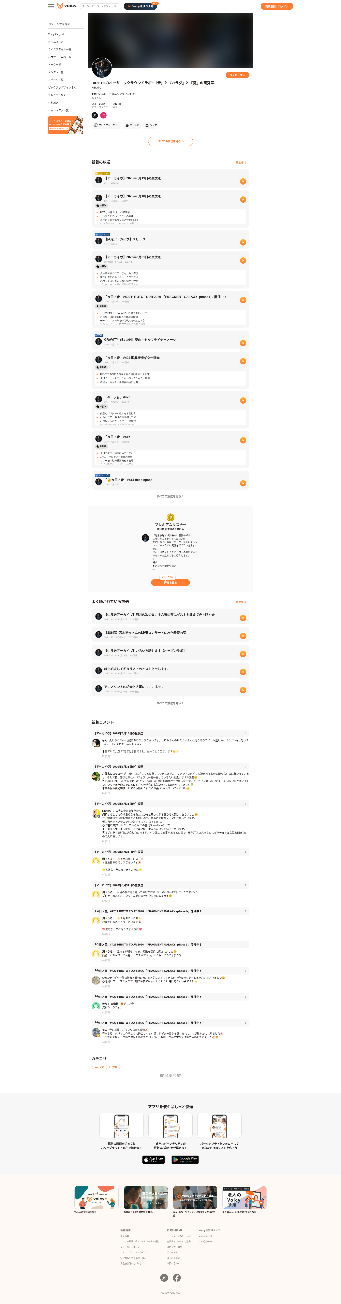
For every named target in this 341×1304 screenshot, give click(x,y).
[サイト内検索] (115, 6)
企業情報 (124, 1236)
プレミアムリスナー (59, 95)
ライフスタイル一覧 (59, 49)
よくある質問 (173, 1258)
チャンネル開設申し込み (179, 1236)
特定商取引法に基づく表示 (133, 1258)
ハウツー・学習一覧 (59, 57)
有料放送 (53, 102)
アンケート (172, 1252)
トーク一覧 (54, 64)
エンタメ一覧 (56, 72)
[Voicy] (67, 6)
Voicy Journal (205, 1236)
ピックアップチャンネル (62, 87)
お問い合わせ (173, 1263)
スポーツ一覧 (56, 79)
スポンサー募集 (174, 1247)
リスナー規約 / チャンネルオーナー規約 (139, 1241)
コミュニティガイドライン (133, 1252)
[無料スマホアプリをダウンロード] (65, 125)
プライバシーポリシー (131, 1247)
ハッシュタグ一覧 (58, 110)
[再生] (243, 181)
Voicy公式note (205, 1241)
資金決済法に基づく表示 (132, 1263)
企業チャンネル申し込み (179, 1241)
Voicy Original (56, 34)
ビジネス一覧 (56, 41)
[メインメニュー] (51, 6)
